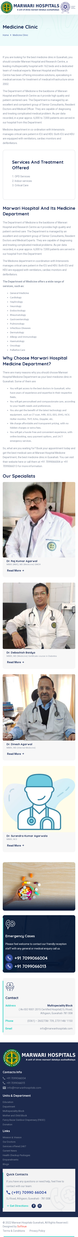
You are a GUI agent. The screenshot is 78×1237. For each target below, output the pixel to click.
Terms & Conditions (14, 1230)
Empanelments (10, 1159)
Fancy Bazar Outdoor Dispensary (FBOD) (24, 1120)
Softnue (22, 1226)
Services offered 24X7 (14, 1146)
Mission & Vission (12, 1137)
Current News (10, 1150)
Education (8, 1102)
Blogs (6, 1164)
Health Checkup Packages (16, 1155)
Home (6, 35)
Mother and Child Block (15, 1115)
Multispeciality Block (13, 1111)
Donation (7, 1124)
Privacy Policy (37, 1230)
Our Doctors (9, 1141)
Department (9, 1106)
